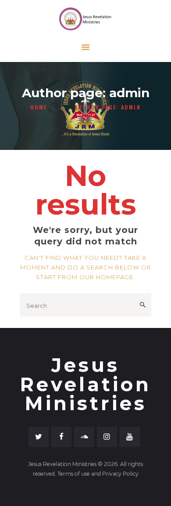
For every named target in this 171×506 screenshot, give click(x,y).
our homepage (106, 276)
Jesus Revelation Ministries (85, 384)
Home (38, 107)
